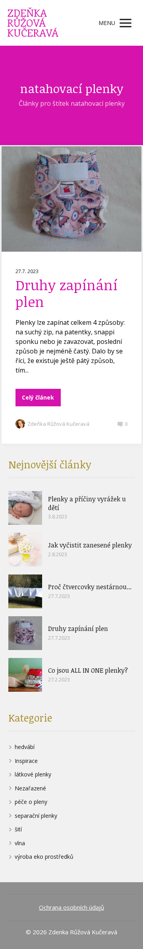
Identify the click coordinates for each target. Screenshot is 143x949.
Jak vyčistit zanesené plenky (90, 545)
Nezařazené (30, 788)
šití (18, 829)
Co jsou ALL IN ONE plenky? (88, 670)
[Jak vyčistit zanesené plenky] (25, 550)
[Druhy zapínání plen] (25, 633)
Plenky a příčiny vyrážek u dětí (87, 503)
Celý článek (38, 397)
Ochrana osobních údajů (71, 907)
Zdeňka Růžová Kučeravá (58, 423)
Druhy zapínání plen (66, 293)
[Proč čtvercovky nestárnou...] (25, 591)
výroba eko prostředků (44, 856)
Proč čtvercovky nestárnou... (89, 586)
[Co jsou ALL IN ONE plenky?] (25, 675)
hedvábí (25, 747)
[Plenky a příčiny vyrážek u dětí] (25, 508)
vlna (20, 843)
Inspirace (26, 761)
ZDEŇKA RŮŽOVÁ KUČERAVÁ (33, 23)
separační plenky (36, 815)
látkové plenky (33, 774)
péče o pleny (31, 801)
